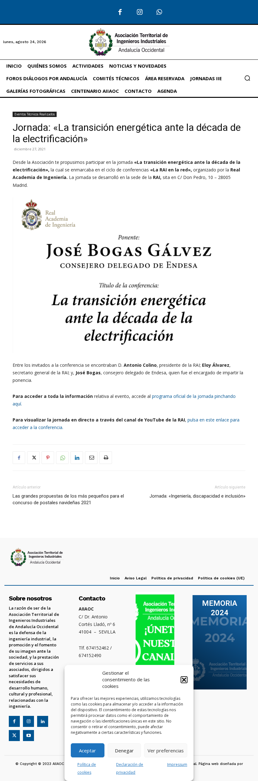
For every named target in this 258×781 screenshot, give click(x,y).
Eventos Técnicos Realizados (34, 114)
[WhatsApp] (159, 12)
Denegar (124, 750)
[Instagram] (140, 12)
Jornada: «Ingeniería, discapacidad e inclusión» (197, 496)
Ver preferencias (166, 750)
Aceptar (87, 750)
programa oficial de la (175, 396)
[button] (184, 680)
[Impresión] (105, 457)
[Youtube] (28, 735)
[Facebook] (120, 12)
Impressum (177, 764)
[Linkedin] (76, 457)
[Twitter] (33, 457)
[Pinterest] (48, 457)
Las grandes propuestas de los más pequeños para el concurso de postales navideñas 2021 (68, 499)
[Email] (91, 457)
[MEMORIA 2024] (220, 642)
